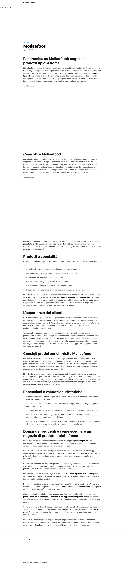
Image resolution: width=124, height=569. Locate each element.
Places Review (30, 3)
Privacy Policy (28, 540)
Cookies (26, 538)
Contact (26, 542)
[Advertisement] (62, 23)
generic (26, 42)
